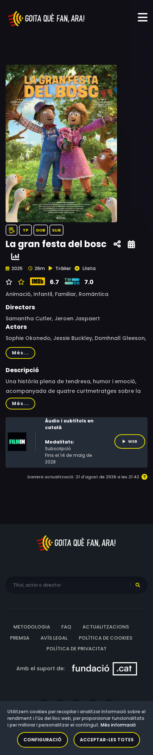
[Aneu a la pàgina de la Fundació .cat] (104, 668)
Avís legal (54, 637)
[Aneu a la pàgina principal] (46, 18)
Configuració (42, 740)
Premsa (19, 637)
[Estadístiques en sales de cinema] (15, 257)
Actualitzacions (105, 626)
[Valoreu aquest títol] (20, 282)
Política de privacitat (76, 648)
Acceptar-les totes (107, 740)
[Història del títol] (131, 244)
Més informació (118, 725)
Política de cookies (105, 637)
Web (132, 441)
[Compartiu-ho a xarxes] (117, 244)
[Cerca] (138, 585)
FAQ (66, 626)
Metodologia (31, 626)
